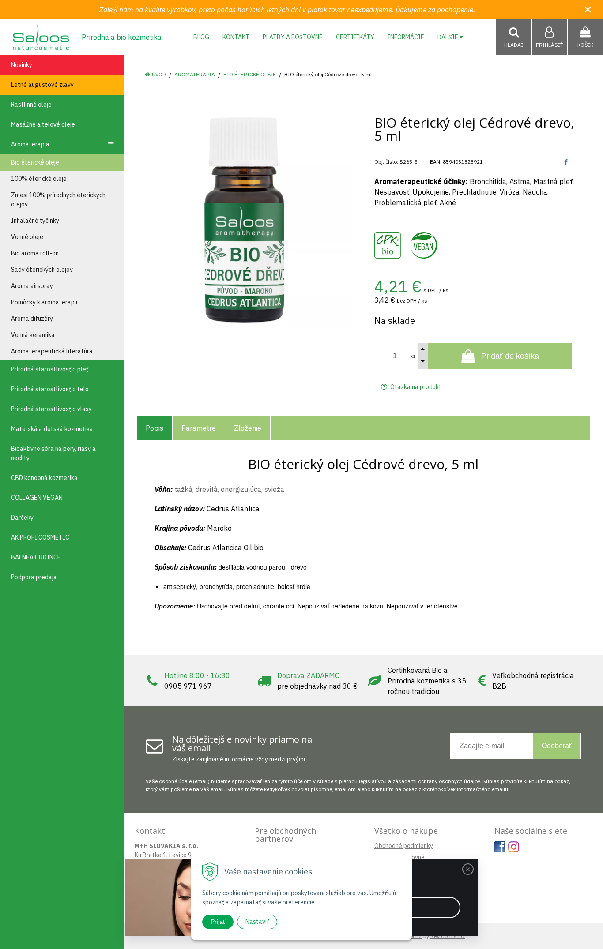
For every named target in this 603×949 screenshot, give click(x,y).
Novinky (21, 65)
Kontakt (235, 37)
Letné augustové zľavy (42, 85)
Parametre (198, 428)
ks (412, 356)
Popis (154, 428)
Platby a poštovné (293, 37)
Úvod (159, 74)
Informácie (406, 37)
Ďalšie (448, 37)
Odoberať (557, 746)
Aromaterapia (194, 74)
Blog (201, 37)
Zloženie (247, 428)
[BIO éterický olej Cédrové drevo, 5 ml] (244, 219)
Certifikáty (355, 37)
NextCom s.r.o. (447, 936)
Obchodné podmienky (403, 846)
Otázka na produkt (415, 387)
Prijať (218, 921)
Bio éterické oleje (249, 74)
